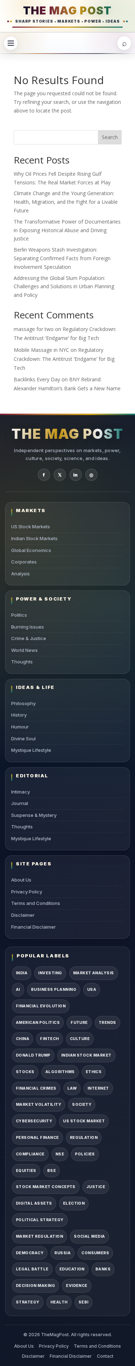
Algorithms (60, 1072)
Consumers (95, 1253)
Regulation (84, 1137)
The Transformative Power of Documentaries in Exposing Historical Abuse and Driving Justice (67, 230)
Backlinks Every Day (37, 379)
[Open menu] (11, 43)
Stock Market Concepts (46, 1187)
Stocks (25, 1072)
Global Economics (31, 550)
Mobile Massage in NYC (41, 349)
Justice (95, 1187)
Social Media (89, 1236)
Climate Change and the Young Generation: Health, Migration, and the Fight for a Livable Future (66, 202)
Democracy (30, 1253)
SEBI (83, 1302)
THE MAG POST (67, 10)
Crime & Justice (28, 638)
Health (59, 1302)
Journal (19, 803)
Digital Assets (34, 1203)
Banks (103, 1269)
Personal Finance (37, 1137)
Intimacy (20, 792)
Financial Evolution (41, 1006)
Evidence (76, 1285)
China (22, 1038)
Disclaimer (23, 915)
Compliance (30, 1154)
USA (91, 989)
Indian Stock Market (86, 1055)
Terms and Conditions (35, 903)
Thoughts (22, 661)
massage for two (34, 329)
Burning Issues (27, 627)
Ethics (94, 1072)
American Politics (38, 1022)
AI (18, 989)
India (21, 973)
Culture (80, 1038)
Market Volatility (38, 1104)
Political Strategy (40, 1220)
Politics (19, 615)
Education (72, 1269)
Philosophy (23, 703)
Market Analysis (93, 973)
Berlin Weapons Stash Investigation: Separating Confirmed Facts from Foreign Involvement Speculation (62, 258)
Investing (50, 973)
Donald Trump (33, 1055)
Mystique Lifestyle (31, 750)
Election (74, 1203)
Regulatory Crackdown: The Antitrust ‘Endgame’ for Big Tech (64, 358)
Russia (62, 1253)
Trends (107, 1022)
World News (24, 650)
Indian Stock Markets (34, 538)
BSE (51, 1170)
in (75, 475)
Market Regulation (39, 1236)
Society (81, 1104)
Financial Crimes (36, 1088)
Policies (85, 1154)
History (19, 715)
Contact (105, 1356)
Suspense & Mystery (34, 815)
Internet (98, 1088)
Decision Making (35, 1285)
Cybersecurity (34, 1121)
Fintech (49, 1038)
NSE (59, 1154)
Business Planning (53, 989)
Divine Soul (23, 738)
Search (110, 137)
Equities (26, 1170)
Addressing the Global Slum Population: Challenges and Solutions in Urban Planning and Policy (64, 287)
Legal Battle (32, 1269)
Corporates (24, 562)
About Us (21, 880)
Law (72, 1088)
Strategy (28, 1302)
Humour (20, 727)
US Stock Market (84, 1121)
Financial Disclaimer (33, 927)
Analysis (20, 573)
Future (79, 1022)
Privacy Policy (26, 891)
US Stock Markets (30, 526)
